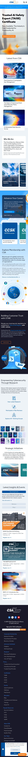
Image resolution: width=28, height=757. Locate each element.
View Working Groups (9, 656)
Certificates (7, 673)
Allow (15, 753)
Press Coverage (8, 730)
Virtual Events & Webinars (10, 700)
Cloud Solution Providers (10, 639)
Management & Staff (9, 740)
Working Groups (8, 649)
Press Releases (8, 728)
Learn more (7, 215)
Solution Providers (8, 636)
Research (6, 652)
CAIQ (5, 715)
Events (6, 685)
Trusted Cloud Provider (10, 669)
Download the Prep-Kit (8, 36)
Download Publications (10, 654)
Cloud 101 (6, 705)
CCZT (5, 682)
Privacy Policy (17, 746)
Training (20, 212)
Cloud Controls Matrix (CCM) (18, 330)
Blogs (14, 507)
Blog (5, 698)
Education (7, 695)
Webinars (14, 504)
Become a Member (9, 641)
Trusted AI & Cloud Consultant (12, 664)
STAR (5, 717)
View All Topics (8, 659)
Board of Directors (8, 738)
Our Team (7, 736)
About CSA (7, 723)
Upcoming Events (8, 688)
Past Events (7, 692)
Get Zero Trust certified (9, 171)
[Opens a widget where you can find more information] (22, 754)
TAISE (5, 675)
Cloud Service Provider (10, 666)
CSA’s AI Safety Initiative (9, 169)
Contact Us (7, 726)
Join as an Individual (9, 644)
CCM (5, 712)
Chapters (6, 646)
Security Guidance (8, 710)
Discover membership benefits (10, 277)
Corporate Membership (10, 634)
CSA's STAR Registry (15, 325)
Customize (15, 750)
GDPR (5, 719)
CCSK (5, 677)
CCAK (5, 680)
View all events (6, 500)
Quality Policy (7, 733)
